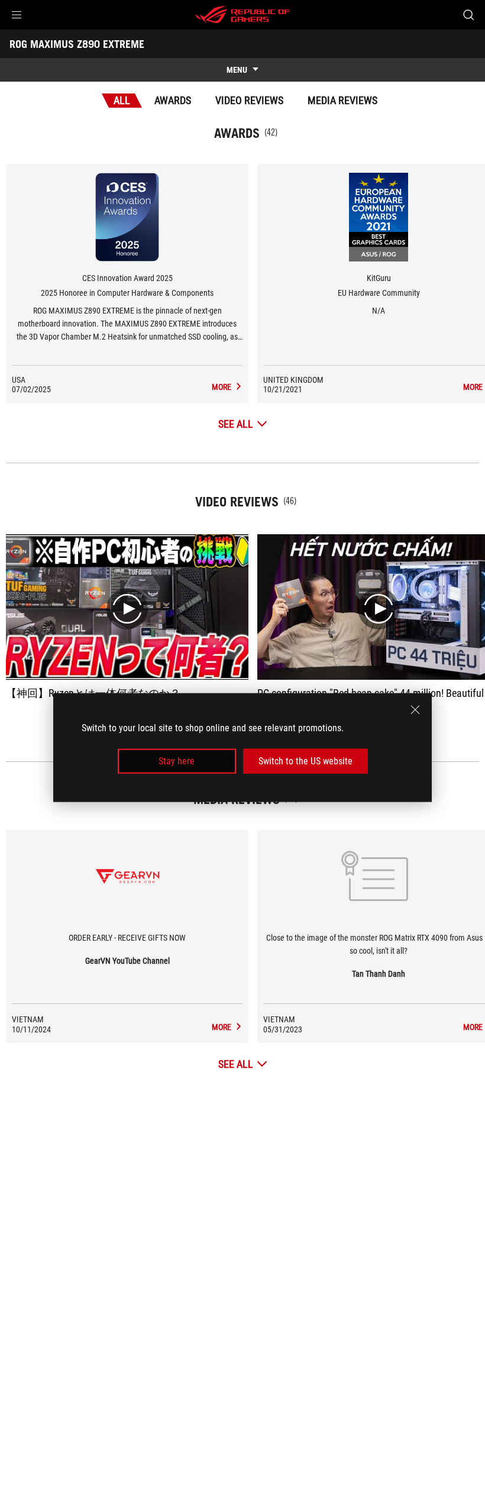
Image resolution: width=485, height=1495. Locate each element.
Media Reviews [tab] (342, 100)
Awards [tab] (172, 100)
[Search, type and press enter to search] (468, 15)
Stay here (177, 761)
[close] (415, 709)
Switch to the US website (305, 761)
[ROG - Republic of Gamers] (242, 15)
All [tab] (122, 100)
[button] (16, 15)
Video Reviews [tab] (249, 100)
